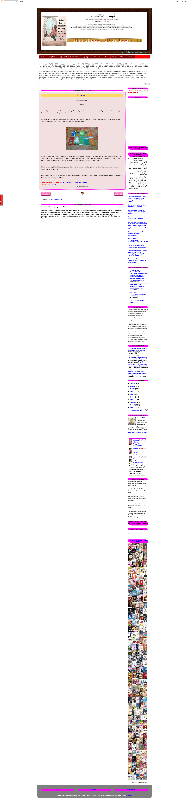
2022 (133, 386)
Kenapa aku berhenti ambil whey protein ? (137, 287)
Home (43, 57)
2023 (133, 383)
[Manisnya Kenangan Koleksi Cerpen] (145, 601)
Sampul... (82, 95)
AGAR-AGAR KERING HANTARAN (138, 295)
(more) (140, 362)
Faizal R (131, 364)
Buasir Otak (134, 270)
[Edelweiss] (130, 607)
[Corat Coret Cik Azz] (129, 533)
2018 (132, 397)
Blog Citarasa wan (137, 293)
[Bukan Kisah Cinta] (134, 683)
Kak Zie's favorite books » (140, 782)
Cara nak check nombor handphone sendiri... (137, 205)
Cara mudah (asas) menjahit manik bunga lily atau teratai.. (137, 260)
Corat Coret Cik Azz (131, 531)
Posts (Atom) (56, 199)
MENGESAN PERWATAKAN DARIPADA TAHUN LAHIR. (138, 240)
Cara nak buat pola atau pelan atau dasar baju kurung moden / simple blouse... (137, 199)
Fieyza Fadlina (138, 445)
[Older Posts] (119, 194)
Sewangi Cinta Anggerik (136, 442)
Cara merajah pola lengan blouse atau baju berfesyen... (137, 233)
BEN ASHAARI (135, 285)
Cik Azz (131, 357)
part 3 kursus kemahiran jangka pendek (137, 358)
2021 (132, 389)
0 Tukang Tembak (80, 182)
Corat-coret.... (52, 185)
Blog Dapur (85, 57)
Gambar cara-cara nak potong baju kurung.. (136, 217)
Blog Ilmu (52, 57)
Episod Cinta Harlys (135, 450)
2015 (132, 405)
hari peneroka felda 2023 (137, 349)
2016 (132, 402)
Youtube (130, 57)
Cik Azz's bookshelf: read (138, 541)
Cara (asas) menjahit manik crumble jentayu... (137, 246)
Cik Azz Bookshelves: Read (137, 438)
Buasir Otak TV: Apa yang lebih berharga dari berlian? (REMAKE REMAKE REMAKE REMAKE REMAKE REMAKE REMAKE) (138, 276)
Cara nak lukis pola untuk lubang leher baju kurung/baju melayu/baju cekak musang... (137, 253)
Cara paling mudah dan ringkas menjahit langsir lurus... (137, 211)
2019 (132, 394)
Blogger (129, 795)
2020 (133, 391)
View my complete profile (137, 432)
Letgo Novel (63, 57)
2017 (132, 399)
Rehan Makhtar (139, 462)
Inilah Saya (96, 57)
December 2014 (138, 410)
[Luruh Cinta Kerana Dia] (134, 677)
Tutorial (106, 57)
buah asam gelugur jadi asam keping (137, 373)
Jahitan (122, 57)
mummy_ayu (133, 371)
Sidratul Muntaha (134, 348)
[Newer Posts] (46, 194)
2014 (132, 408)
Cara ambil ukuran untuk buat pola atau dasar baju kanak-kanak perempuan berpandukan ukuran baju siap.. (137, 225)
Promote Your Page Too (131, 535)
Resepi (114, 57)
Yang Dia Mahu (135, 459)
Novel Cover (74, 57)
